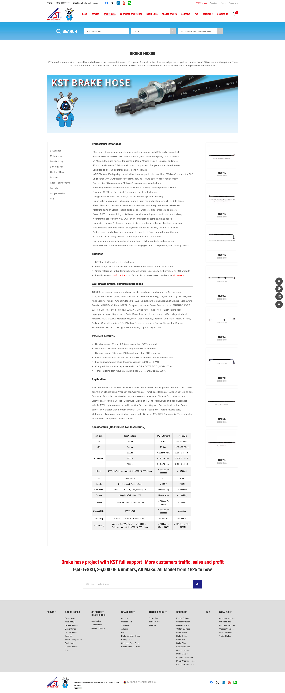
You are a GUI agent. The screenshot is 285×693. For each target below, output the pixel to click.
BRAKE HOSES (109, 14)
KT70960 (222, 337)
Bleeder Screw (182, 625)
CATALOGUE (208, 14)
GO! (197, 583)
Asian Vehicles (225, 632)
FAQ (196, 14)
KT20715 (222, 214)
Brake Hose (222, 175)
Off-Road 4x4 (225, 622)
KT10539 (222, 419)
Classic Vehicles (226, 629)
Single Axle (154, 618)
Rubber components (60, 183)
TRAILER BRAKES (169, 14)
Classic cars (126, 622)
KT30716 (222, 460)
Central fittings (57, 172)
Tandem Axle (154, 622)
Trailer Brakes (225, 636)
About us (213, 3)
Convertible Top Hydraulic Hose (183, 648)
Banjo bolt (55, 188)
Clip (52, 199)
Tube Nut (125, 625)
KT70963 (222, 296)
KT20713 (222, 254)
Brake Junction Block (130, 636)
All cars (124, 618)
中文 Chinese (201, 3)
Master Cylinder (183, 618)
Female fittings (57, 161)
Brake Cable (181, 636)
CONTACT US (222, 14)
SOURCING (185, 14)
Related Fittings (98, 628)
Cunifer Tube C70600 (130, 647)
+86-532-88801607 (61, 3)
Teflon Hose (96, 625)
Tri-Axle (152, 625)
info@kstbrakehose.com (88, 3)
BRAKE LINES (152, 14)
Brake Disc (181, 643)
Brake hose (55, 151)
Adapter (124, 629)
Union (123, 632)
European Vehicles (227, 625)
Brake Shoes (181, 632)
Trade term (233, 3)
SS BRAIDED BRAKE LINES (131, 14)
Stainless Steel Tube (130, 643)
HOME (84, 14)
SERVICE (95, 14)
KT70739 (222, 378)
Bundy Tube (126, 639)
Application (96, 621)
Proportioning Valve (184, 657)
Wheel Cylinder (183, 622)
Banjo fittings (57, 167)
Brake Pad (180, 639)
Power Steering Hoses (185, 661)
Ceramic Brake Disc (185, 664)
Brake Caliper (182, 654)
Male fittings (56, 156)
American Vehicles (227, 618)
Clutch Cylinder (183, 629)
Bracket (54, 177)
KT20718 (222, 173)
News (223, 3)
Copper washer (57, 193)
